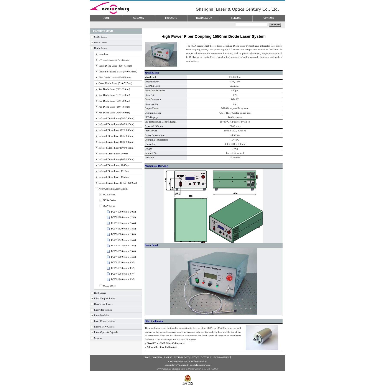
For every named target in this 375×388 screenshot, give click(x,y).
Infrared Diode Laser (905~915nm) (116, 147)
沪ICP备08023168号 (222, 357)
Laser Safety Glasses (104, 326)
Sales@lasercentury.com (200, 365)
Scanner (98, 338)
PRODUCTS (171, 18)
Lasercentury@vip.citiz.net (176, 365)
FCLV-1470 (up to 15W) (123, 240)
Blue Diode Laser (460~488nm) (115, 77)
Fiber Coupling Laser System (113, 188)
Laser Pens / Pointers (104, 321)
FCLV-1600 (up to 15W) (123, 256)
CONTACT (268, 18)
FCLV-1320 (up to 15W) (123, 228)
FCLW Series (109, 200)
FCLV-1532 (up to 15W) (123, 245)
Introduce (103, 54)
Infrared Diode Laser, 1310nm (114, 171)
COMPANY (138, 18)
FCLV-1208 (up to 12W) (123, 217)
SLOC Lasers (100, 37)
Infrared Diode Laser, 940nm (113, 153)
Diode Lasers (100, 48)
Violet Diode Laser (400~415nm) (115, 65)
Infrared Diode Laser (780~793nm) (116, 118)
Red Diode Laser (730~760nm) (114, 112)
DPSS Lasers (100, 42)
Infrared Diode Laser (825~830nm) (116, 130)
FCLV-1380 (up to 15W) (123, 234)
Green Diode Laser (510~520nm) (115, 83)
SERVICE (236, 18)
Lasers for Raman (103, 309)
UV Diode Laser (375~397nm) (114, 60)
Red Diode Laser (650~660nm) (114, 101)
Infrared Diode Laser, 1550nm (114, 177)
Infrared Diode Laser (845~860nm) (116, 136)
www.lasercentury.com (177, 361)
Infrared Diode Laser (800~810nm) (116, 124)
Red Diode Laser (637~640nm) (114, 95)
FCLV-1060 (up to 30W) (123, 211)
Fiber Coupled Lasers (104, 298)
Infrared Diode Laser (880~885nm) (116, 142)
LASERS (168, 357)
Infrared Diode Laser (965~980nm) (116, 159)
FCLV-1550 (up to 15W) (123, 251)
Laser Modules (101, 315)
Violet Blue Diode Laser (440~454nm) (118, 71)
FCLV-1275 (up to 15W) (123, 223)
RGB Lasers (100, 292)
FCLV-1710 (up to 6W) (123, 262)
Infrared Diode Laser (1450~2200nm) (118, 183)
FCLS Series (109, 194)
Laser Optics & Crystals (106, 332)
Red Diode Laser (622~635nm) (114, 89)
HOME (106, 18)
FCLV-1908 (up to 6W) (123, 273)
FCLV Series (109, 206)
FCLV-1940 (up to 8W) (123, 279)
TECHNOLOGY (204, 18)
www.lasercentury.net (198, 361)
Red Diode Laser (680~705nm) (114, 106)
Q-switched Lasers (103, 304)
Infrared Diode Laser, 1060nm (114, 165)
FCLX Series (109, 285)
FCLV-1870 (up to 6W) (123, 268)
